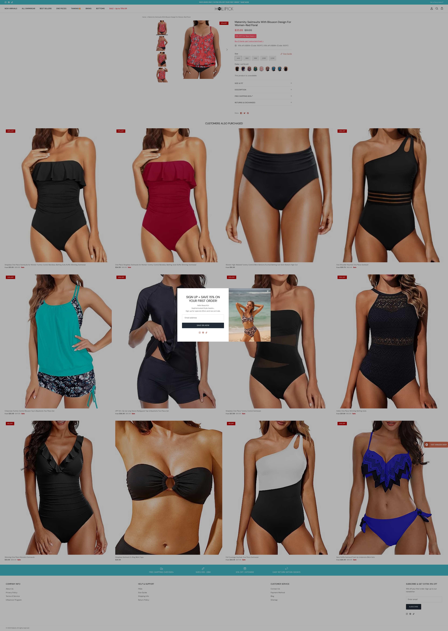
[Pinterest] (203, 332)
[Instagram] (200, 332)
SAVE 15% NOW (203, 325)
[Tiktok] (206, 332)
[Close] (267, 291)
